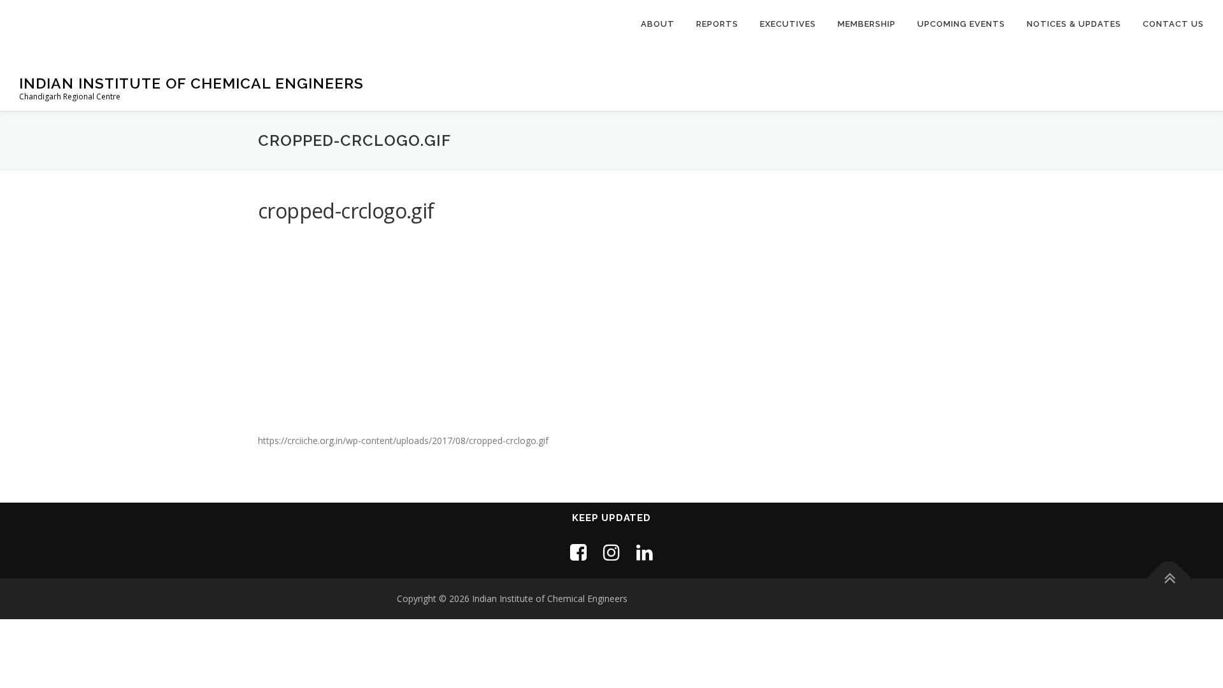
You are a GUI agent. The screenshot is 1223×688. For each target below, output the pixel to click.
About (658, 24)
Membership (867, 24)
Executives (788, 24)
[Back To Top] (1169, 578)
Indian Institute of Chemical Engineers (191, 83)
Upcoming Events (961, 24)
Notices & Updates (1074, 24)
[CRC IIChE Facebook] (578, 552)
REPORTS (717, 24)
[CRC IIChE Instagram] (611, 552)
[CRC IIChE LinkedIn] (644, 552)
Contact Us (1173, 24)
